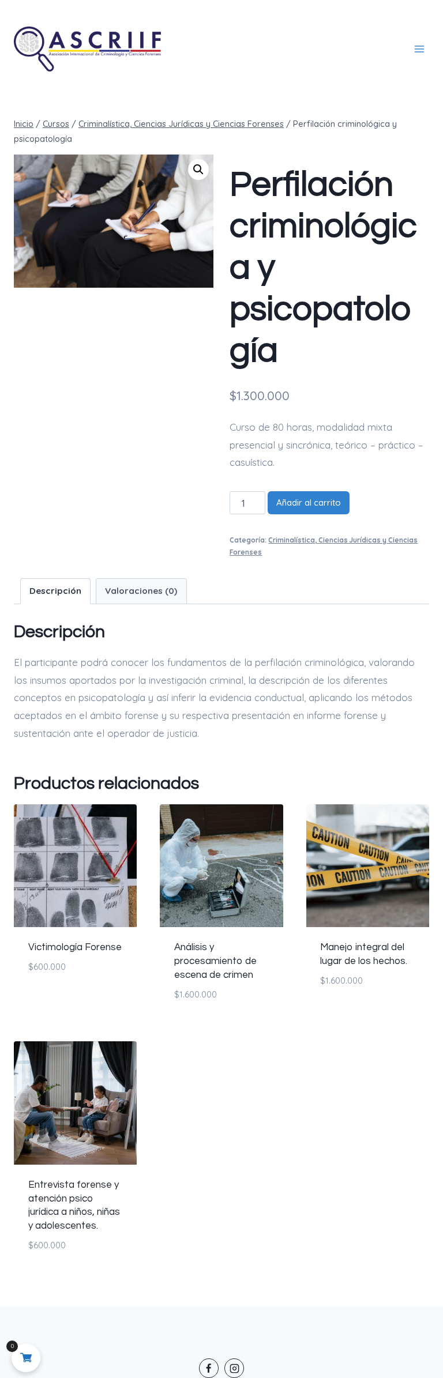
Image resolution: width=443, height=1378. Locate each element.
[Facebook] (209, 1368)
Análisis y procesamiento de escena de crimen (215, 961)
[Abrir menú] (419, 49)
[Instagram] (234, 1368)
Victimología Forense (75, 947)
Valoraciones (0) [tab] (141, 590)
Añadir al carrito (308, 502)
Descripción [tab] (55, 590)
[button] (198, 169)
